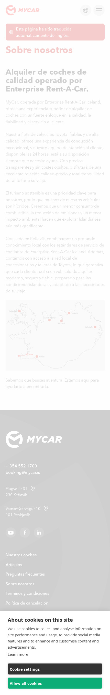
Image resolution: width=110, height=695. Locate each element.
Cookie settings (25, 669)
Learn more (18, 654)
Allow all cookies (26, 683)
